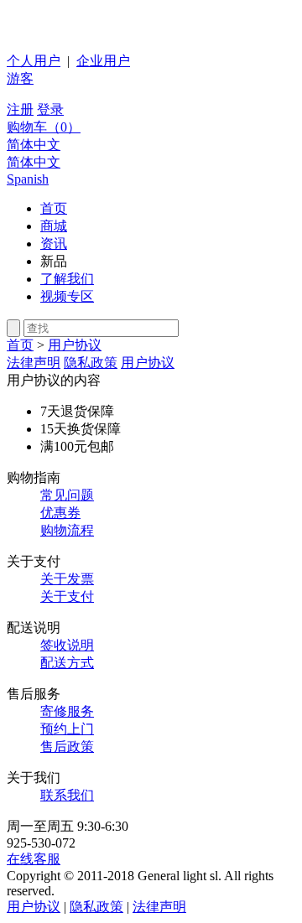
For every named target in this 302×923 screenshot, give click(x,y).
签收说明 (67, 645)
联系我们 (67, 795)
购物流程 (67, 530)
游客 (20, 78)
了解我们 (67, 279)
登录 (50, 109)
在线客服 (33, 859)
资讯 (53, 243)
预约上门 (67, 729)
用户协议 (75, 345)
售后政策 (67, 746)
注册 (20, 109)
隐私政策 (90, 362)
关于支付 (67, 596)
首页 (53, 208)
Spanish (28, 179)
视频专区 (67, 296)
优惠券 (60, 513)
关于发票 (67, 579)
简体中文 (33, 144)
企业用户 (103, 61)
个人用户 (33, 61)
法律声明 (33, 362)
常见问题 (67, 495)
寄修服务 (67, 711)
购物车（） (44, 127)
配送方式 (67, 663)
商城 (53, 226)
